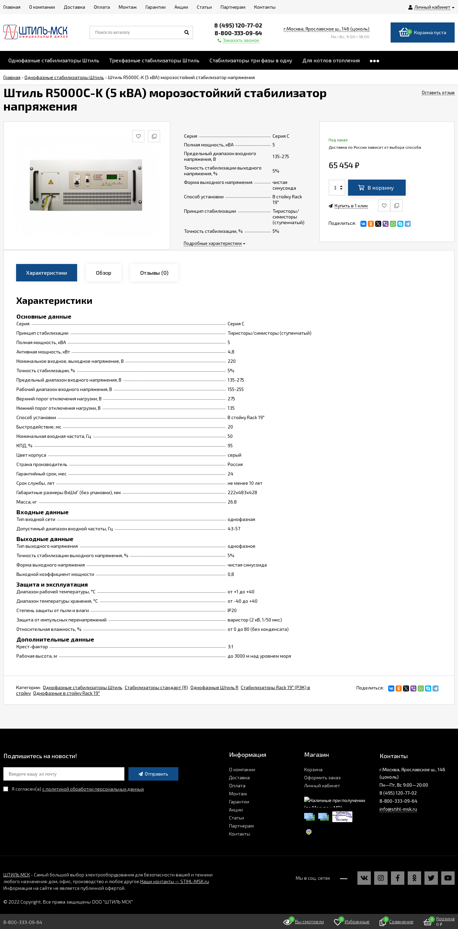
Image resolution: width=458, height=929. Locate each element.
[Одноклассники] (371, 224)
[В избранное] (384, 205)
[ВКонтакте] (363, 224)
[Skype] (400, 224)
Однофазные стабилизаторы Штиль (82, 687)
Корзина (313, 769)
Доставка (239, 777)
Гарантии (239, 801)
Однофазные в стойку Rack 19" (66, 693)
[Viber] (386, 224)
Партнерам (241, 825)
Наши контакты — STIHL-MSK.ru (174, 881)
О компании (242, 769)
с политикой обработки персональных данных (93, 789)
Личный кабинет (322, 785)
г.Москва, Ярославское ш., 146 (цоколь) (326, 28)
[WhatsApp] (393, 224)
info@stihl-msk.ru (398, 809)
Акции (236, 809)
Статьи (236, 817)
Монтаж (238, 793)
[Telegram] (408, 224)
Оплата (237, 785)
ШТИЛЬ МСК (16, 874)
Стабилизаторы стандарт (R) (156, 687)
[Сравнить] (396, 205)
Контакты (239, 834)
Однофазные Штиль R (214, 687)
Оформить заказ (322, 777)
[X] (378, 224)
